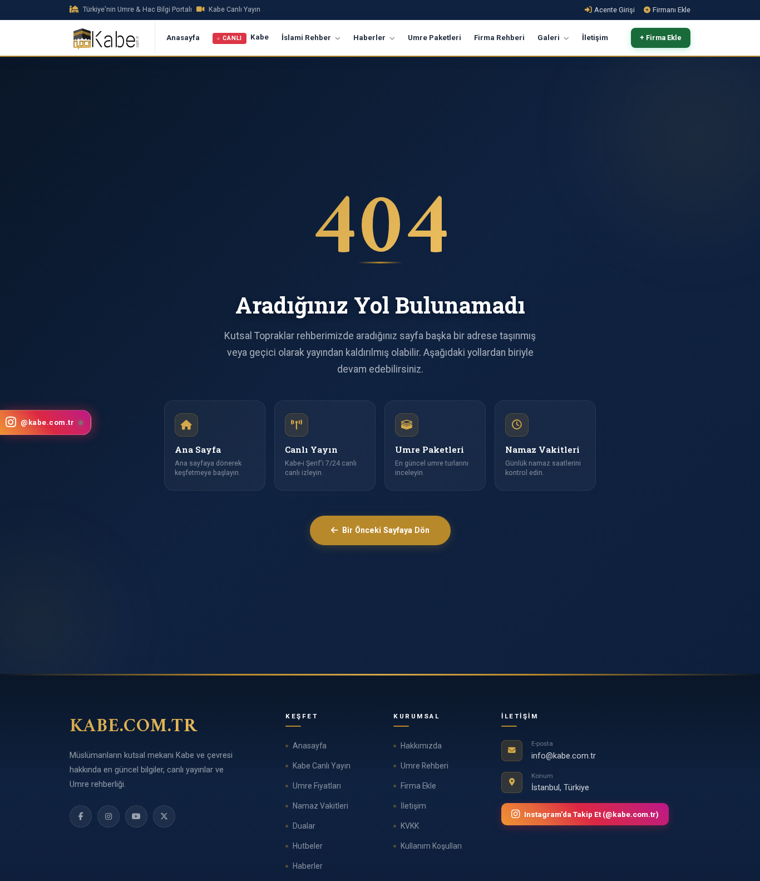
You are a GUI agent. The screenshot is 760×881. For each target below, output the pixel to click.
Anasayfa (183, 37)
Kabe (246, 37)
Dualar (304, 825)
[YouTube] (136, 816)
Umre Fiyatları (317, 785)
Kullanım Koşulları (431, 845)
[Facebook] (81, 816)
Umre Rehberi (424, 765)
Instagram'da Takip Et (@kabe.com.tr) (591, 814)
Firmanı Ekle (671, 10)
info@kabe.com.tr (563, 756)
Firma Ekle (418, 785)
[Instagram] (108, 816)
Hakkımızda (421, 745)
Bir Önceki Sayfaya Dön (386, 530)
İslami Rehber (307, 37)
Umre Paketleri (434, 37)
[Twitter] (164, 816)
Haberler (370, 37)
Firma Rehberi (499, 37)
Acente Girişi (614, 10)
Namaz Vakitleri (320, 805)
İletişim (595, 37)
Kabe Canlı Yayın (322, 765)
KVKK (410, 825)
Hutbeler (308, 845)
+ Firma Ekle (661, 38)
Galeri (549, 37)
